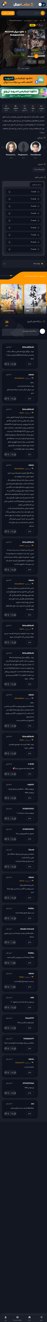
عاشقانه (12, 40)
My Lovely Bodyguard (15, 21)
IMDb (32, 25)
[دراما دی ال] (23, 4)
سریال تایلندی (28, 21)
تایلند (15, 111)
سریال (36, 21)
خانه (41, 21)
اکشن (23, 40)
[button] (3, 147)
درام (18, 40)
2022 (6, 111)
